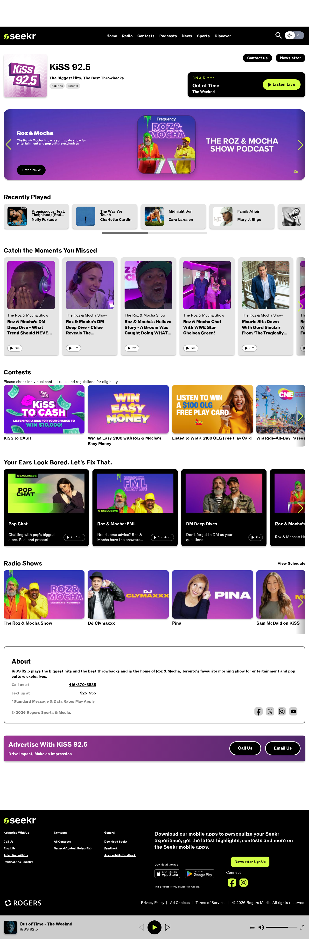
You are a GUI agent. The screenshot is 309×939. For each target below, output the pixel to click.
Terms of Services (211, 902)
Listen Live (284, 84)
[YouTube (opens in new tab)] (293, 711)
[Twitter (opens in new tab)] (270, 711)
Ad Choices (180, 902)
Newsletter (290, 58)
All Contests (62, 842)
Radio (127, 36)
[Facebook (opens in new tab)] (258, 711)
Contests (145, 36)
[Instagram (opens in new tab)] (282, 711)
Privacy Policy (152, 902)
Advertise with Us (16, 855)
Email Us (283, 748)
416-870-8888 (82, 684)
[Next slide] (300, 306)
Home (111, 36)
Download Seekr (115, 842)
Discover (223, 36)
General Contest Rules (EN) (72, 848)
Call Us (245, 748)
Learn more (270, 144)
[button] (212, 602)
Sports (203, 36)
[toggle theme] (294, 35)
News (187, 36)
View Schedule (291, 563)
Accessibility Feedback (120, 855)
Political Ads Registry (18, 862)
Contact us (257, 58)
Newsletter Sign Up (250, 862)
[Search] (279, 35)
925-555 (88, 693)
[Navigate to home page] (20, 36)
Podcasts (168, 36)
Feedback (111, 848)
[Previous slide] (8, 144)
